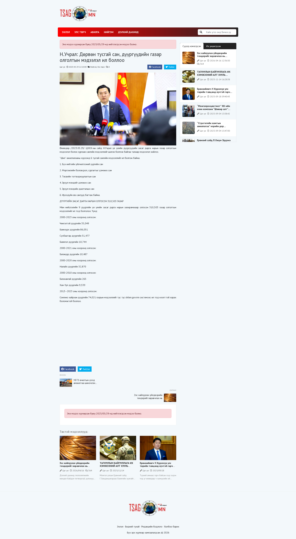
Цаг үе (62, 67)
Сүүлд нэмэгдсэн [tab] (192, 46)
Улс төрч (80, 32)
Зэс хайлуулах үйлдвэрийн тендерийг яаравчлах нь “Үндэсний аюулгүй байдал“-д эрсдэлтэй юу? (148, 399)
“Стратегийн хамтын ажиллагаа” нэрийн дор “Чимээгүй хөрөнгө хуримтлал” (214, 126)
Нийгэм (108, 32)
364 (90, 470)
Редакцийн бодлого (151, 526)
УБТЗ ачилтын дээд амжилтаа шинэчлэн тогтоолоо (84, 382)
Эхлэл (66, 32)
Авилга (94, 32)
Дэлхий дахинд (128, 32)
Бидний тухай (132, 526)
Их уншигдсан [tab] (213, 46)
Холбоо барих (171, 526)
